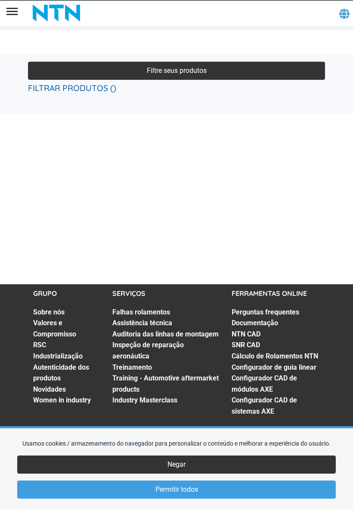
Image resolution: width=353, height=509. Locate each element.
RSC (39, 345)
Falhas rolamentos (141, 312)
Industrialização (58, 356)
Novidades (49, 389)
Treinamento (132, 367)
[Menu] (12, 13)
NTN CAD (246, 334)
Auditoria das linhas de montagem (165, 334)
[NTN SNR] (56, 13)
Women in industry (62, 400)
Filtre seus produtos (177, 70)
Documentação (255, 323)
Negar (176, 464)
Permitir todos (176, 489)
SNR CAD (246, 345)
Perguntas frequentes (265, 312)
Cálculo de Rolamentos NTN (275, 356)
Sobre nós (49, 312)
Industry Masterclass (144, 400)
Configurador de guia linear (274, 367)
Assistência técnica (142, 323)
